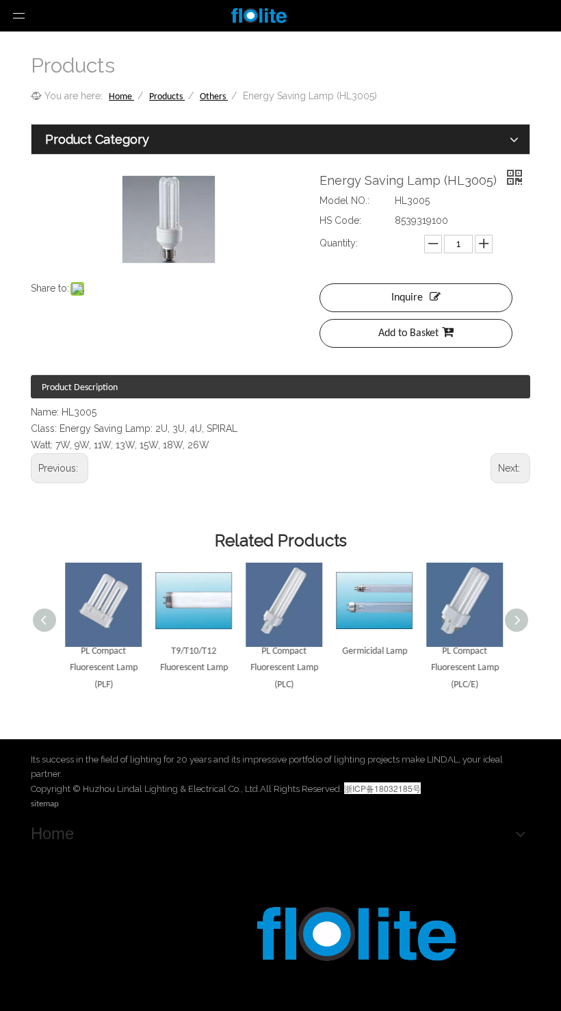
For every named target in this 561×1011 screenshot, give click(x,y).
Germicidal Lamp (371, 651)
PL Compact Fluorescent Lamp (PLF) (100, 668)
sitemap (45, 803)
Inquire (407, 297)
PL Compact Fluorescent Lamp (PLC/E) (461, 668)
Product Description (80, 388)
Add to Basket (408, 333)
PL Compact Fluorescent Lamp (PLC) (281, 668)
